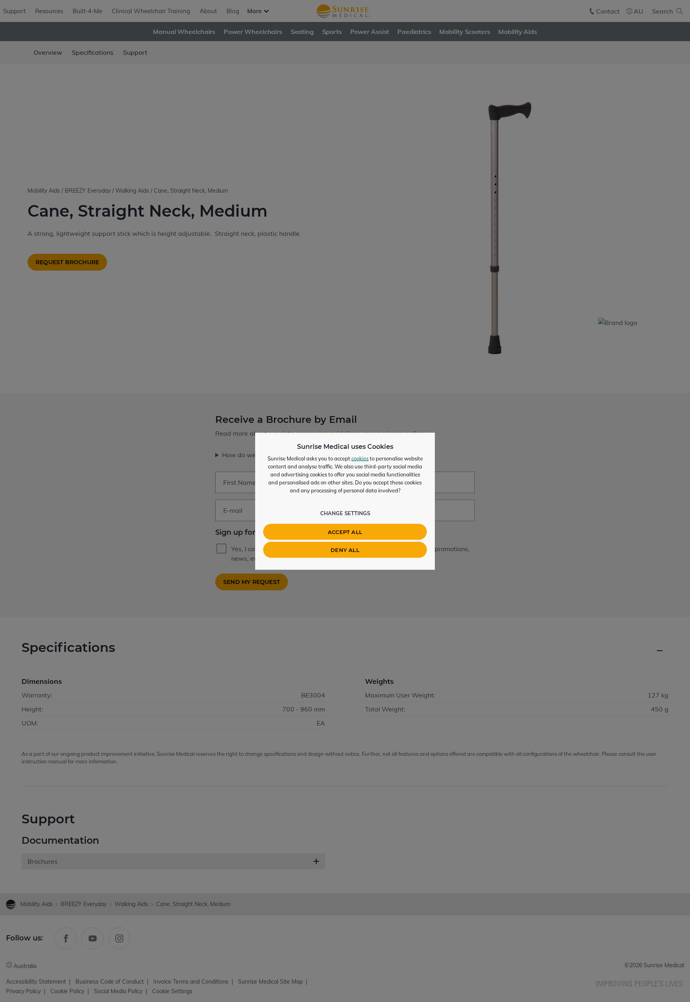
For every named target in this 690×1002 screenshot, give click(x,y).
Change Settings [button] (345, 513)
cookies (360, 458)
